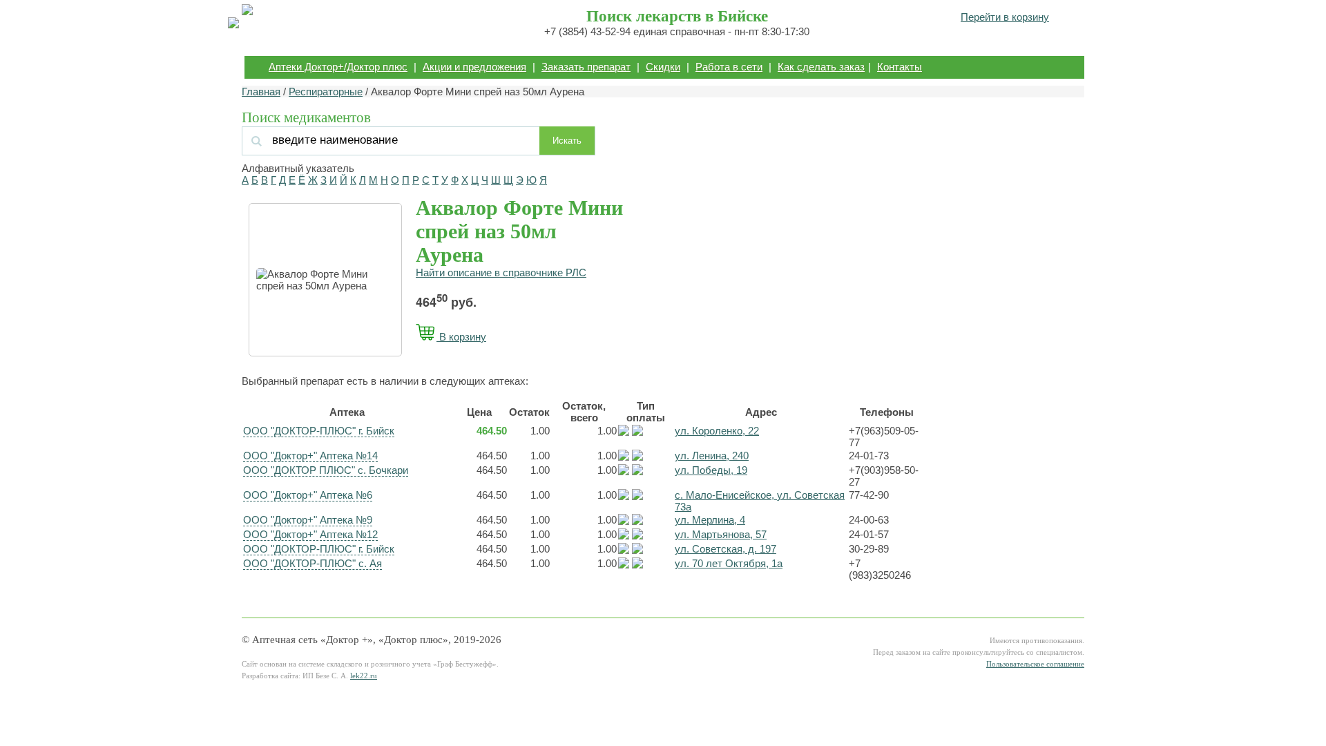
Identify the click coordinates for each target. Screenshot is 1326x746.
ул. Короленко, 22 (717, 431)
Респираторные (326, 91)
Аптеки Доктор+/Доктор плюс (338, 67)
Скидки (663, 67)
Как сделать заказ (821, 67)
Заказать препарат (586, 67)
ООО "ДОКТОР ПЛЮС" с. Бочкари (325, 470)
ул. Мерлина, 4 (710, 520)
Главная (261, 91)
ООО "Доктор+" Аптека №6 (307, 495)
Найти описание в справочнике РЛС (501, 272)
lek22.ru (363, 676)
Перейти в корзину (1005, 17)
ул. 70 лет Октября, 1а (728, 563)
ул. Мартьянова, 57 (721, 534)
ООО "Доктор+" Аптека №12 (310, 534)
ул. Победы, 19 (711, 470)
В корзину (461, 337)
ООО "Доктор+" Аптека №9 (307, 520)
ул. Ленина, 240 (712, 455)
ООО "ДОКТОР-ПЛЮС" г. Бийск (318, 431)
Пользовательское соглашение (1035, 664)
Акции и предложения (474, 67)
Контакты (899, 67)
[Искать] (393, 140)
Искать (567, 140)
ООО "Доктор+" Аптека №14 (310, 455)
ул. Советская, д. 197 (725, 549)
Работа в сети (728, 67)
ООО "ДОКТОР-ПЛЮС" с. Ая (312, 563)
